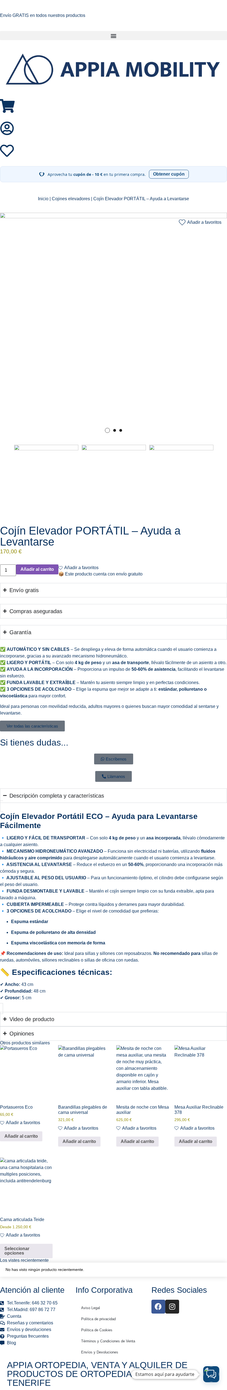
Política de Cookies (96, 1330)
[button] (113, 35)
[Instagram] (172, 1307)
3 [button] (120, 430)
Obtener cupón (169, 174)
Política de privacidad (98, 1319)
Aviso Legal (90, 1308)
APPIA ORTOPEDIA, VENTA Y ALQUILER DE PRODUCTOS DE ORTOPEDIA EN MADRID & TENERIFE (99, 1374)
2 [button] (114, 430)
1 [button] (107, 430)
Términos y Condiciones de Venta (108, 1341)
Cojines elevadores (71, 198)
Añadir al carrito (21, 1136)
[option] (113, 326)
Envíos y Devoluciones (99, 1352)
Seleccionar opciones (16, 1250)
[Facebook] (158, 1307)
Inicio (43, 198)
